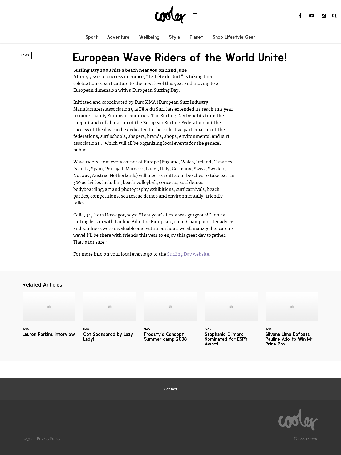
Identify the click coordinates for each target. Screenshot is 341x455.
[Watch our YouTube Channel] (311, 16)
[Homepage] (298, 418)
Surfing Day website (188, 254)
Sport (92, 37)
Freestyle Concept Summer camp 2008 (170, 320)
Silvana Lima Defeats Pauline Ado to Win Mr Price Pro (292, 322)
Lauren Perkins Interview (49, 317)
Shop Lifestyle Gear (234, 37)
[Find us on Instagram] (323, 16)
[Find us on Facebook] (300, 16)
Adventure (118, 37)
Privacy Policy (48, 439)
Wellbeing (149, 37)
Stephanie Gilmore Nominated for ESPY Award (231, 322)
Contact (170, 389)
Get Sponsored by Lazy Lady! (109, 320)
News (25, 55)
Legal (27, 439)
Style (174, 37)
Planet (196, 37)
